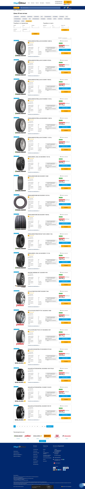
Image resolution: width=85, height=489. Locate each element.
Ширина (15, 25)
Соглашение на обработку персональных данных (47, 456)
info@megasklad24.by (57, 457)
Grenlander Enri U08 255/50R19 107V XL (39, 195)
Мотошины (34, 459)
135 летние (49, 18)
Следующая (49, 426)
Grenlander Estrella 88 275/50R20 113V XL (40, 99)
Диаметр (33, 25)
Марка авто (45, 25)
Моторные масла (35, 464)
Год (52, 25)
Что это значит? (34, 487)
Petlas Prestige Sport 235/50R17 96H (38, 291)
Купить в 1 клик (65, 49)
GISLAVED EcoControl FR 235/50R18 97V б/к (39, 349)
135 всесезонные (36, 18)
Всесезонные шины (36, 452)
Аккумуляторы (35, 462)
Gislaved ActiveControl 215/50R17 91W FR (39, 387)
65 (42, 426)
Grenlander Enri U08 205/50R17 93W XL (38, 214)
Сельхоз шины (35, 457)
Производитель (25, 29)
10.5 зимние (55, 16)
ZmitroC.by (69, 486)
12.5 (66, 16)
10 (37, 426)
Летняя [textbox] (15, 30)
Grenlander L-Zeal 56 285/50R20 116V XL (39, 156)
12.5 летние (25, 18)
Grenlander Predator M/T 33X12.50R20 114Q (40, 234)
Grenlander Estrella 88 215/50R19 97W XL (39, 60)
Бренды (44, 449)
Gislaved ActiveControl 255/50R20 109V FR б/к (41, 368)
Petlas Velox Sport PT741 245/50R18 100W (39, 310)
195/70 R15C (23, 16)
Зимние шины (35, 454)
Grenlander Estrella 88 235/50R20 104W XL (40, 41)
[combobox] (17, 27)
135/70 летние (16, 21)
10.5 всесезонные (48, 16)
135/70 (55, 18)
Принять (49, 486)
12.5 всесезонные (17, 18)
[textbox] (46, 27)
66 (44, 426)
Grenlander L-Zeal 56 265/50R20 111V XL (39, 253)
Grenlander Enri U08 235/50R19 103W (38, 176)
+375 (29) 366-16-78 (58, 3)
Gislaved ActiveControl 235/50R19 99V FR (39, 406)
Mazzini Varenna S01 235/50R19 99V (38, 272)
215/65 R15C (36, 16)
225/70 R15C (30, 16)
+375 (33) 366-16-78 (58, 1)
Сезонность (15, 29)
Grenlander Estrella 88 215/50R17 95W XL (39, 79)
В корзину (66, 53)
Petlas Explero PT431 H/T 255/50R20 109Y (39, 330)
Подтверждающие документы (46, 453)
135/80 (23, 21)
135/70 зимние (67, 18)
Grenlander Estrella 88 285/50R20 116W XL (40, 118)
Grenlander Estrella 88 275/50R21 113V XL (40, 137)
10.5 (41, 16)
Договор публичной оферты (47, 457)
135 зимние (43, 18)
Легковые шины (35, 449)
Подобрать (35, 33)
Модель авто (63, 25)
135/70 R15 (60, 18)
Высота (24, 25)
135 (29, 18)
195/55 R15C (16, 16)
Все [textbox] (23, 30)
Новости (44, 459)
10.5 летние (61, 16)
